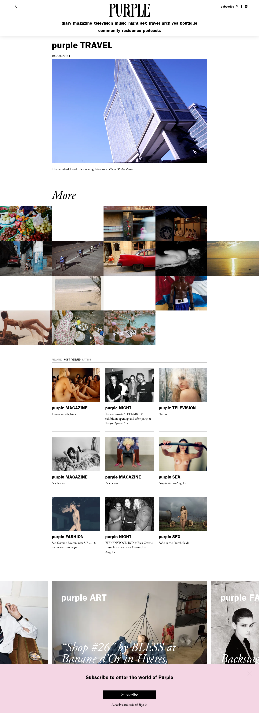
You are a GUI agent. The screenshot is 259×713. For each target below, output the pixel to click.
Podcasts (152, 30)
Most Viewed (72, 359)
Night (133, 23)
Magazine (82, 23)
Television (103, 23)
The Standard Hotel (64, 169)
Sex (143, 23)
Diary (66, 23)
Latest (86, 359)
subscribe (227, 6)
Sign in (143, 705)
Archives (170, 23)
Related (57, 359)
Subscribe (129, 695)
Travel (154, 23)
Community (109, 30)
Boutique (188, 23)
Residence (131, 30)
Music (120, 23)
